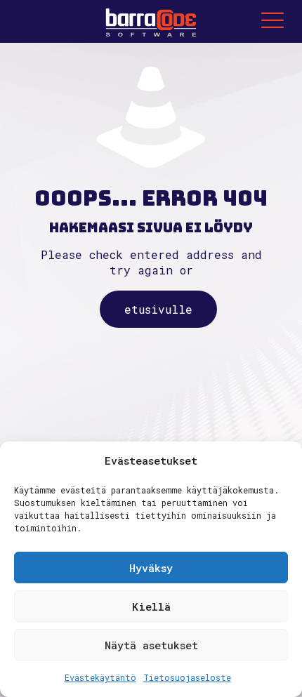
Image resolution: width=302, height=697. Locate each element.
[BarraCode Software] (151, 21)
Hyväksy (151, 568)
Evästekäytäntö (100, 677)
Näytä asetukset (151, 645)
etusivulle (158, 309)
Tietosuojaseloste (187, 677)
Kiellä (151, 606)
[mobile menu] (272, 21)
